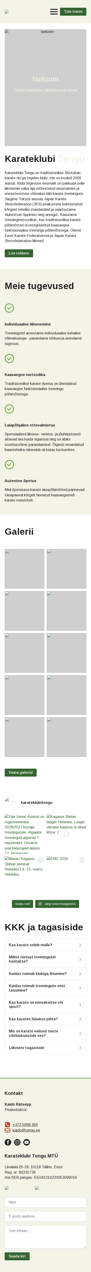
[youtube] (26, 1142)
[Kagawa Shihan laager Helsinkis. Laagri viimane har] (66, 834)
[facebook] (8, 1142)
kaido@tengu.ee (26, 1130)
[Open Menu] (54, 11)
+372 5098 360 (25, 1125)
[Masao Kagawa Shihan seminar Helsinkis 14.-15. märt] (24, 876)
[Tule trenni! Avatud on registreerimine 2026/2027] (24, 834)
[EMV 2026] (66, 876)
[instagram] (17, 1142)
